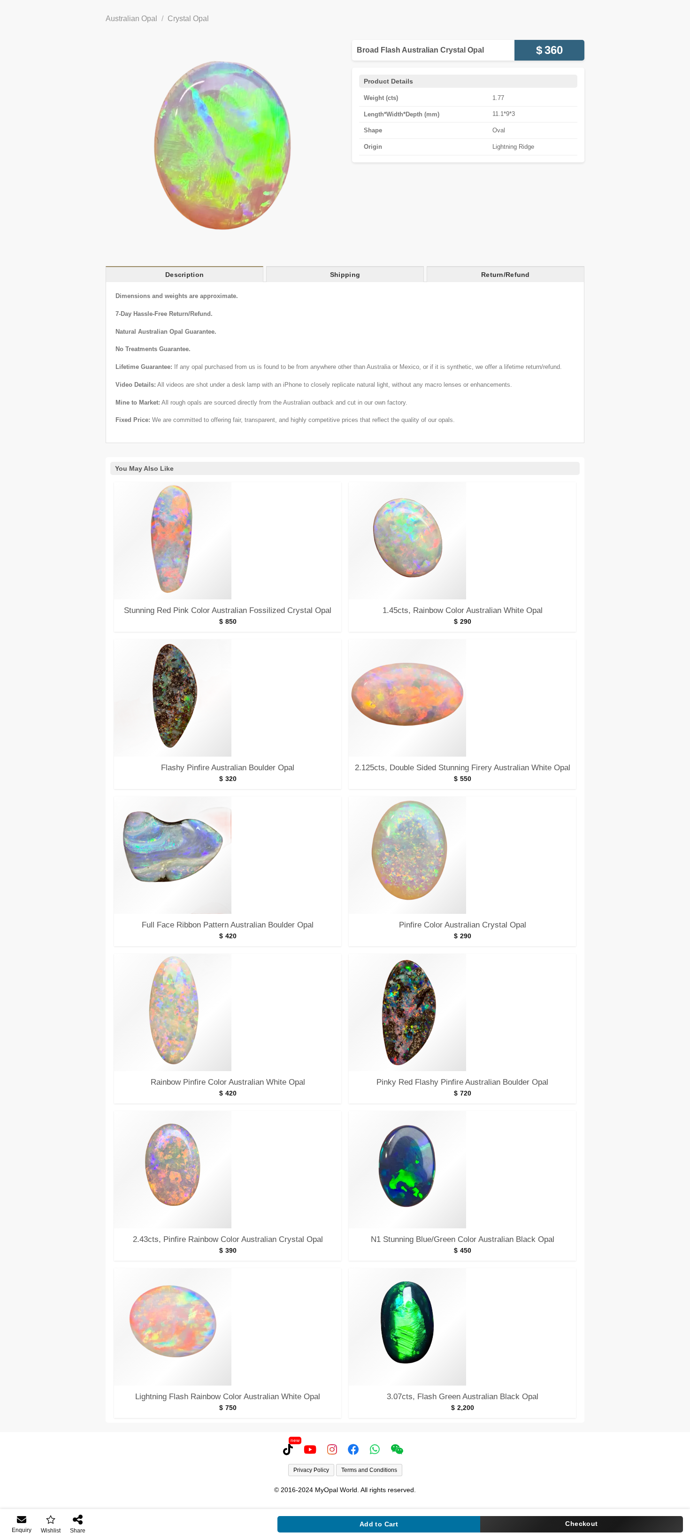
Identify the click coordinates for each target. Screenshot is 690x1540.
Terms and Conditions (369, 1470)
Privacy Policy (311, 1470)
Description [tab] (184, 274)
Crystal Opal (188, 19)
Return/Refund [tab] (505, 274)
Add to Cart (379, 1524)
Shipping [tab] (345, 274)
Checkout (581, 1523)
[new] (290, 1449)
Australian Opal (131, 19)
